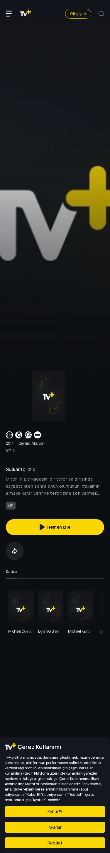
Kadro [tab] (11, 571)
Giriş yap (78, 14)
